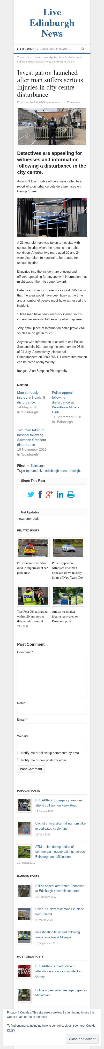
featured (31, 471)
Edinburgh (37, 465)
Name (22, 703)
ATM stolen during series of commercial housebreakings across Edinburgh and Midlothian (60, 852)
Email (22, 719)
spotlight (75, 471)
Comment (25, 652)
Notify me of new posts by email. (44, 760)
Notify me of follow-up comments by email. (51, 753)
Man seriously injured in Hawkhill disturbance (31, 397)
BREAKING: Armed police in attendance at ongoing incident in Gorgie (58, 971)
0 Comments (72, 102)
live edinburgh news (53, 471)
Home (37, 57)
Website (23, 736)
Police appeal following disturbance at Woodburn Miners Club (65, 402)
